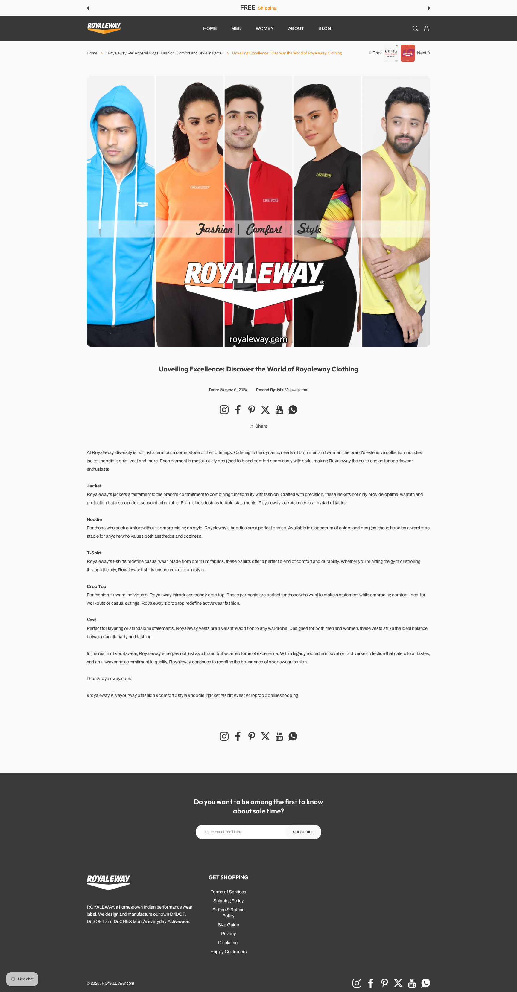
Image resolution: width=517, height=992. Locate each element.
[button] (88, 8)
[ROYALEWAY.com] (104, 28)
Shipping (267, 8)
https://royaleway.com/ (109, 678)
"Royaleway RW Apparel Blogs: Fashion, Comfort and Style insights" (164, 53)
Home (92, 53)
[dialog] (415, 28)
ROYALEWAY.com (118, 983)
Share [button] (261, 426)
